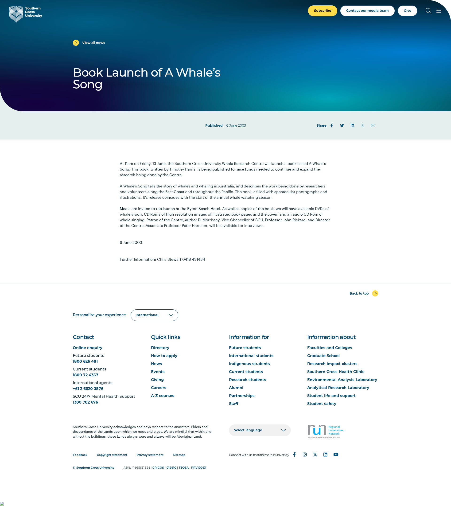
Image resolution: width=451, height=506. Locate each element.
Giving (157, 380)
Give (407, 10)
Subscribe (322, 10)
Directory (160, 348)
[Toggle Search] (428, 11)
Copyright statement (112, 455)
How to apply (164, 356)
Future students (245, 348)
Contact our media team (367, 10)
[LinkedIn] (352, 125)
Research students (247, 380)
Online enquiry (87, 348)
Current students (246, 372)
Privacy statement (150, 455)
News (156, 364)
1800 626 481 (85, 361)
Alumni (236, 387)
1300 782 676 (85, 402)
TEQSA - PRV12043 (192, 467)
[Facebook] (332, 125)
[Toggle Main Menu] (439, 11)
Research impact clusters (332, 364)
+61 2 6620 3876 (88, 388)
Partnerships (242, 395)
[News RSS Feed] (363, 125)
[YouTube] (335, 454)
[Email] (373, 125)
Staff (233, 403)
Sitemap (179, 455)
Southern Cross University (95, 467)
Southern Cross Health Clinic (335, 372)
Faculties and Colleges (329, 348)
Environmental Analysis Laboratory (342, 380)
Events (158, 372)
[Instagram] (304, 454)
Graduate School (323, 356)
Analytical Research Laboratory (338, 387)
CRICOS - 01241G (164, 467)
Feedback (80, 455)
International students (251, 356)
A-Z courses (162, 395)
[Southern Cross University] (25, 14)
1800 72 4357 (85, 375)
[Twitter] (342, 125)
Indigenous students (249, 364)
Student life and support (331, 395)
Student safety (321, 403)
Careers (158, 387)
